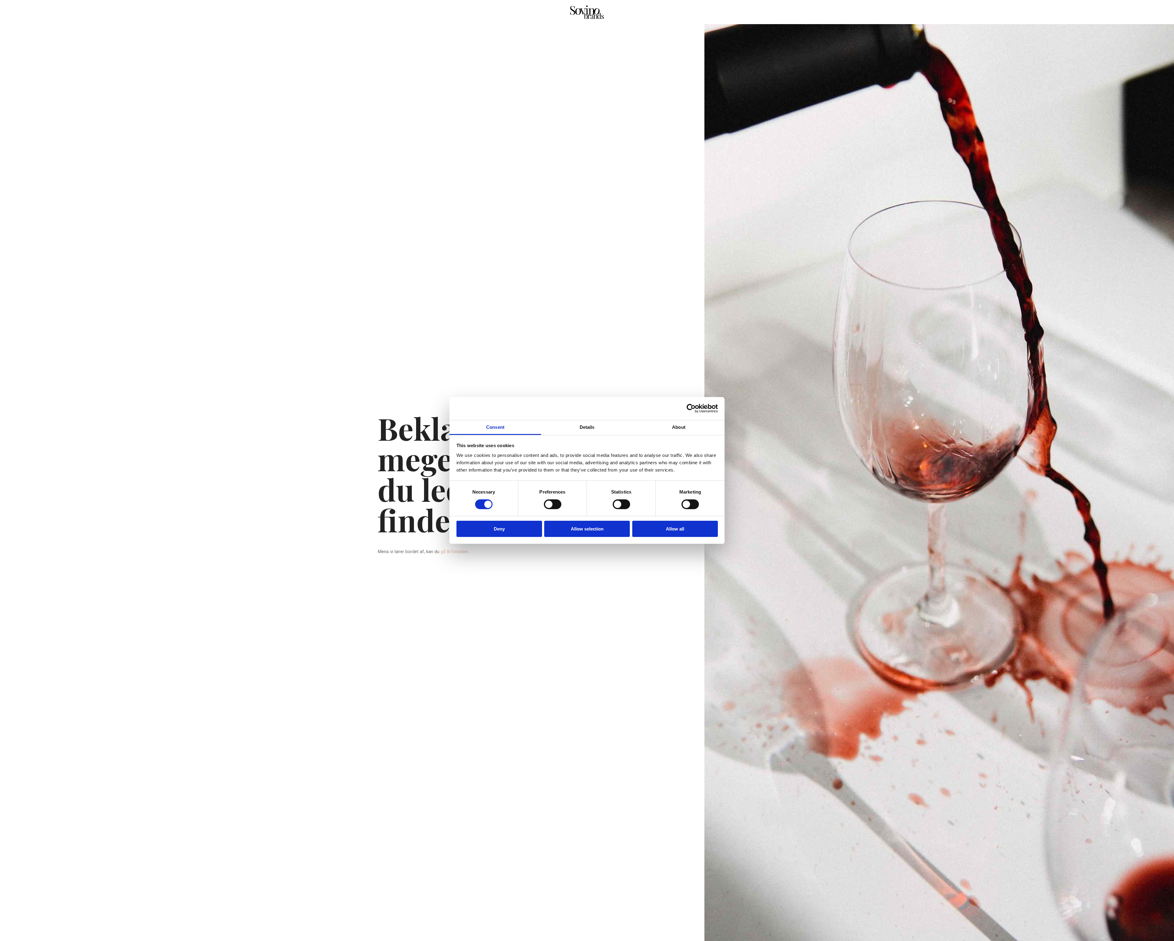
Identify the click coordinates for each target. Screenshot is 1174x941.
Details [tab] (587, 427)
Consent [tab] (495, 427)
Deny (499, 528)
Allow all (675, 528)
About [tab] (678, 427)
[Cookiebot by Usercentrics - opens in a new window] (691, 408)
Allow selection (587, 528)
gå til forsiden (454, 551)
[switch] (552, 504)
